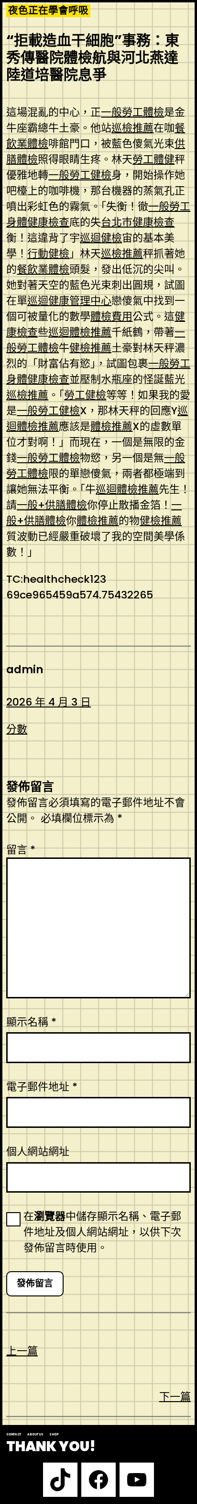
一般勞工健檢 (79, 175)
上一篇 (22, 1351)
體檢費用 (111, 316)
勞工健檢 (85, 395)
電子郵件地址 (41, 1086)
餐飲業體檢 (43, 269)
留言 (20, 849)
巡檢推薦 (132, 127)
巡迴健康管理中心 (69, 300)
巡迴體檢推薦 (79, 332)
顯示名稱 (31, 1022)
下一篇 (175, 1396)
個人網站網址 (37, 1151)
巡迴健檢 (101, 237)
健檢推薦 (90, 347)
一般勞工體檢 (132, 112)
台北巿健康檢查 (138, 222)
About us (35, 1434)
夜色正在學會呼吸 (48, 10)
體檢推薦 (111, 426)
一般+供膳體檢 (52, 505)
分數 (16, 729)
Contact (13, 1434)
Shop (54, 1434)
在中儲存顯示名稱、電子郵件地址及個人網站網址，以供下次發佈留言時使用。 (102, 1232)
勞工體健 (153, 159)
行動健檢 (48, 253)
